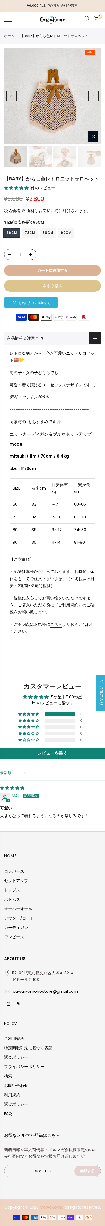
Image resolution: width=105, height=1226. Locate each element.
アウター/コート (19, 918)
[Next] (93, 96)
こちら (56, 624)
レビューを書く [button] (52, 753)
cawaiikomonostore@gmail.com (45, 991)
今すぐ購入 (53, 286)
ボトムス (12, 899)
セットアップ (16, 880)
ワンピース (14, 937)
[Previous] (11, 96)
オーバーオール (18, 909)
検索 (8, 1076)
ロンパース (14, 871)
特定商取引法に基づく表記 (28, 1048)
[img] (12, 788)
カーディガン (16, 927)
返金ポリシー (16, 1057)
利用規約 (12, 1095)
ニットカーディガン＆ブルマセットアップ (51, 434)
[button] (17, 188)
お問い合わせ (16, 1085)
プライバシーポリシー (24, 1066)
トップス (12, 890)
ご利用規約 (14, 1038)
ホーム (9, 36)
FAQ (8, 1113)
